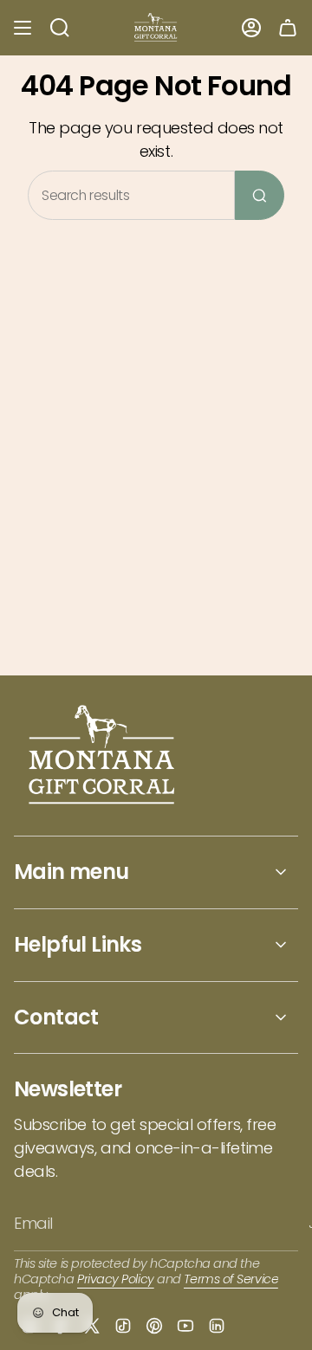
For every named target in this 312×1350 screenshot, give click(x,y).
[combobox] (131, 195)
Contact (56, 1017)
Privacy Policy (115, 1279)
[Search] (259, 195)
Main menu (71, 871)
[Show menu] (22, 28)
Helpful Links (77, 944)
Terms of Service (231, 1279)
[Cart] (288, 28)
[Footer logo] (103, 756)
